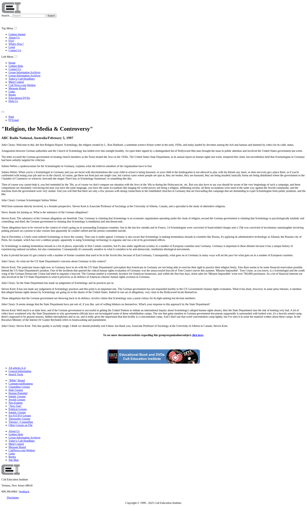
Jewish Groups (17, 399)
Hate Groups (16, 389)
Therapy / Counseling (21, 421)
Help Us (13, 101)
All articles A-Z (17, 367)
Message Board (17, 88)
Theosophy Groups (19, 418)
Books (12, 94)
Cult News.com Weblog (22, 85)
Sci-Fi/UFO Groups (20, 415)
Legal (12, 47)
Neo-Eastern (16, 402)
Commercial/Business (21, 383)
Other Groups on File (21, 425)
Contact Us (15, 50)
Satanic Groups (17, 412)
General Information (20, 371)
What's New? (16, 43)
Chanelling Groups (19, 386)
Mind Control (16, 81)
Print (11, 116)
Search (51, 15)
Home (12, 62)
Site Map (14, 459)
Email (15, 120)
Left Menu (7, 56)
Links (12, 91)
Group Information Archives (24, 72)
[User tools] (2, 111)
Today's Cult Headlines (22, 78)
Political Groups (18, 409)
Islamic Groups (17, 396)
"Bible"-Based (17, 380)
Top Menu (7, 28)
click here (197, 335)
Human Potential (18, 393)
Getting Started (17, 34)
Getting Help (16, 65)
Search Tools (16, 374)
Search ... (6, 15)
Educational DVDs (19, 97)
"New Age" (15, 405)
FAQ (11, 40)
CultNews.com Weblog (22, 450)
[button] (16, 28)
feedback (24, 491)
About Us (14, 37)
